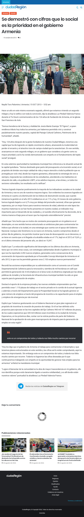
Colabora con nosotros (55, 492)
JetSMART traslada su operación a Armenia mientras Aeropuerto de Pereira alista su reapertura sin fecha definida (69, 457)
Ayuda (55, 487)
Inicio (55, 476)
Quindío (13, 13)
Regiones (55, 478)
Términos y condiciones (75, 501)
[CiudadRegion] (16, 7)
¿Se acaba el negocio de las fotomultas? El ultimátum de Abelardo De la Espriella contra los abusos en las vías (13, 457)
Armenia (5, 13)
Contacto (55, 489)
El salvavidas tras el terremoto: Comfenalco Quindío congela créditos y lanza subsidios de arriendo (41, 457)
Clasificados (55, 484)
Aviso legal (55, 495)
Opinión (55, 481)
